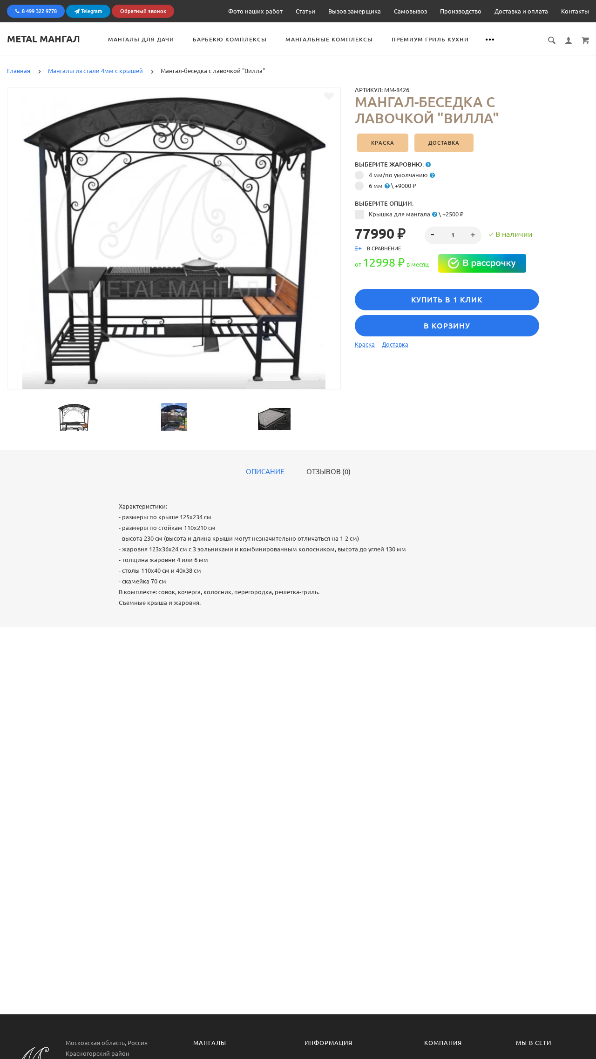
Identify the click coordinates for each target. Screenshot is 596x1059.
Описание (265, 472)
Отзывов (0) (328, 472)
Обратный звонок (143, 11)
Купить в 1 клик (446, 299)
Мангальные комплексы (329, 39)
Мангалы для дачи (141, 39)
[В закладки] (329, 96)
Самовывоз (410, 11)
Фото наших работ (255, 11)
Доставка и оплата (521, 11)
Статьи (305, 11)
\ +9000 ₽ (392, 185)
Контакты (575, 11)
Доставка (444, 143)
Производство (460, 11)
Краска (382, 143)
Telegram (91, 11)
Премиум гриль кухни (430, 39)
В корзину (447, 326)
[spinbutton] (452, 235)
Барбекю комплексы (230, 39)
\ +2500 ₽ (416, 214)
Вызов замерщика (354, 11)
